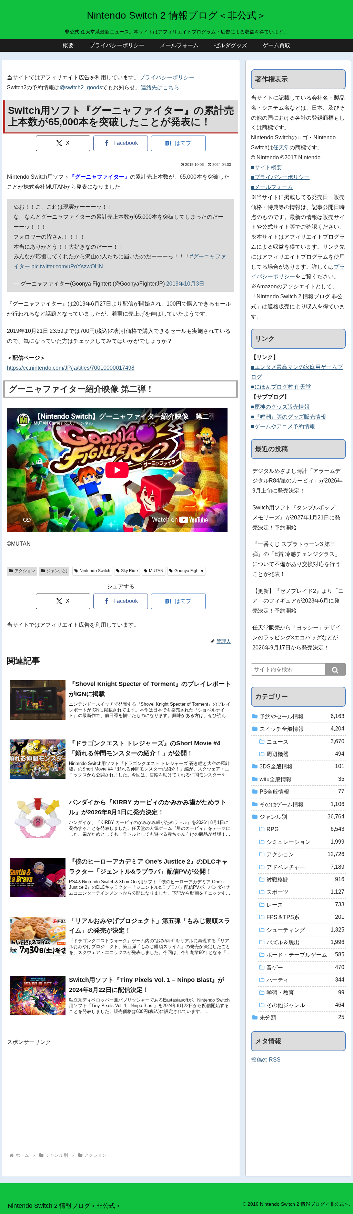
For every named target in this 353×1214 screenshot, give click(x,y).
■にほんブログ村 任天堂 (281, 387)
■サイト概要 (266, 167)
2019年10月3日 (185, 284)
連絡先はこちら (160, 87)
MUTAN (156, 570)
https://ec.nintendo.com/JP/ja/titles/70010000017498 (70, 368)
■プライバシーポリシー (280, 177)
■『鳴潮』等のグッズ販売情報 (288, 417)
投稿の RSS (266, 1060)
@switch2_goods (81, 87)
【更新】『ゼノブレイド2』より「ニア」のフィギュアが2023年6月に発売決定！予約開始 (298, 601)
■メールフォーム (272, 187)
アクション (24, 570)
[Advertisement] (120, 1095)
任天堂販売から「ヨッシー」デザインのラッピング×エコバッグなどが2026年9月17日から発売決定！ (296, 637)
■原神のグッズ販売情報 (280, 407)
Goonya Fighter (188, 570)
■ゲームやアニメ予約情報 (283, 426)
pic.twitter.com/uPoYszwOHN (67, 266)
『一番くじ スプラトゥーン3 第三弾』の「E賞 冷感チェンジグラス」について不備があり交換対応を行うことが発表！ (296, 559)
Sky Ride (129, 570)
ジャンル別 (57, 570)
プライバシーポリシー (166, 77)
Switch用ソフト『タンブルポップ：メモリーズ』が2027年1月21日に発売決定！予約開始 (296, 517)
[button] (335, 669)
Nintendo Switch (95, 570)
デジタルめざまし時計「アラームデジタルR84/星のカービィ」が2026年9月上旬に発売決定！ (297, 481)
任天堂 (281, 147)
